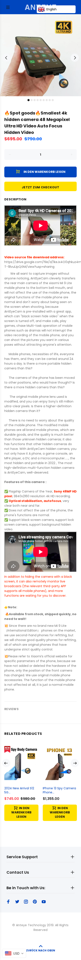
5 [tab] (41, 100)
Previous (6, 58)
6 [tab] (44, 100)
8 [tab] (50, 100)
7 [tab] (47, 100)
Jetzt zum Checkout (40, 187)
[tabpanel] (40, 55)
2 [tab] (31, 100)
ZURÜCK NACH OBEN (40, 950)
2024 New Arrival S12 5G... (19, 790)
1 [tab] (28, 100)
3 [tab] (34, 100)
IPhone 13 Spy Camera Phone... (59, 790)
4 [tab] (38, 100)
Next (75, 58)
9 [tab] (53, 100)
